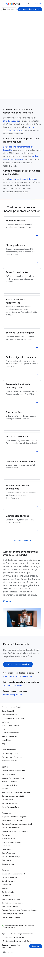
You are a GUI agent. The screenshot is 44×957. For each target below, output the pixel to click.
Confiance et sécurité (9, 715)
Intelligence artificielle (9, 785)
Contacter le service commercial (17, 676)
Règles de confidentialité (26, 934)
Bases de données (8, 774)
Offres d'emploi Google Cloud (12, 914)
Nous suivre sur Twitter (10, 906)
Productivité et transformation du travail (16, 792)
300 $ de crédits (11, 121)
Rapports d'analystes (9, 736)
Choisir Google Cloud (9, 711)
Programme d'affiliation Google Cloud (15, 817)
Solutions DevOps (8, 800)
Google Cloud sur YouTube (11, 899)
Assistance (6, 835)
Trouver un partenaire (12, 686)
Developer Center (8, 892)
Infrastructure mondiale (10, 725)
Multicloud (5, 722)
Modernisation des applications (13, 778)
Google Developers (8, 853)
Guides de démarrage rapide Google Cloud (17, 824)
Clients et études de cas (10, 733)
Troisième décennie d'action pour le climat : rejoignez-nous (20, 926)
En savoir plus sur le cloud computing (15, 831)
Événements (6, 885)
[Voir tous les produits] (22, 540)
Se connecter (37, 4)
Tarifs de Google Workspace (12, 757)
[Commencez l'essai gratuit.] (29, 9)
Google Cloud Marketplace (11, 828)
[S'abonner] (35, 946)
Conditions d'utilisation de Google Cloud (17, 941)
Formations (6, 846)
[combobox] (10, 952)
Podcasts (5, 888)
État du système (7, 860)
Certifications (6, 849)
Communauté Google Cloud (11, 917)
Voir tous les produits (12, 695)
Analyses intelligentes (9, 781)
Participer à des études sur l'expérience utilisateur (19, 910)
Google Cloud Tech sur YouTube (13, 903)
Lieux (4, 729)
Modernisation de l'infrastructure (13, 771)
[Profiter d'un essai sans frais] (22, 86)
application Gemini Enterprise (22, 179)
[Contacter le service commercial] (22, 93)
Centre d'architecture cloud (11, 842)
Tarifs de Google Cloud (10, 753)
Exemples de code (8, 839)
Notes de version (8, 864)
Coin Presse (6, 896)
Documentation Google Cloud (12, 820)
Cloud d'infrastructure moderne (13, 718)
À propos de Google (9, 934)
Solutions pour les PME (10, 803)
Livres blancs (6, 740)
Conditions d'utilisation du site (13, 937)
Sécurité (5, 789)
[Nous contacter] (8, 9)
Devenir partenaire (8, 881)
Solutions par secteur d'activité (13, 796)
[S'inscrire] (7, 601)
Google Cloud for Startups (11, 857)
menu (3, 3)
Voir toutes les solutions (10, 807)
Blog (3, 744)
